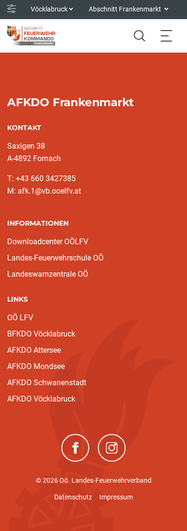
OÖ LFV (20, 317)
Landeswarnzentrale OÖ (47, 274)
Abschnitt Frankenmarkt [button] (126, 9)
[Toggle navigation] (166, 35)
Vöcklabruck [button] (49, 9)
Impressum (116, 497)
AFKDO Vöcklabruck (41, 398)
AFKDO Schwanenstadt (46, 382)
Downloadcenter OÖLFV (47, 241)
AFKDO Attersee (34, 350)
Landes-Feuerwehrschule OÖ (55, 257)
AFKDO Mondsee (36, 366)
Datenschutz (73, 497)
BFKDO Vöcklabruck (41, 333)
